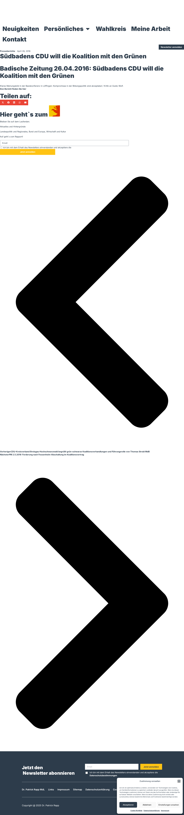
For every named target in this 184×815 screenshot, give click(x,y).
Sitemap (77, 789)
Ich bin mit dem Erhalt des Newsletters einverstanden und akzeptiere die (51, 147)
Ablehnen (147, 805)
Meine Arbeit (150, 28)
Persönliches (63, 28)
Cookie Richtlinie (136, 810)
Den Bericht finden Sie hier (13, 89)
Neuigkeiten (21, 28)
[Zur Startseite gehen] (92, 12)
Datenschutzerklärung (152, 810)
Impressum (165, 810)
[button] (179, 781)
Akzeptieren (128, 805)
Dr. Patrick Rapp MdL (33, 789)
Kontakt (14, 39)
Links (51, 789)
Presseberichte (7, 51)
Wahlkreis (111, 28)
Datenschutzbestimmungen (85, 147)
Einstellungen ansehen (168, 805)
